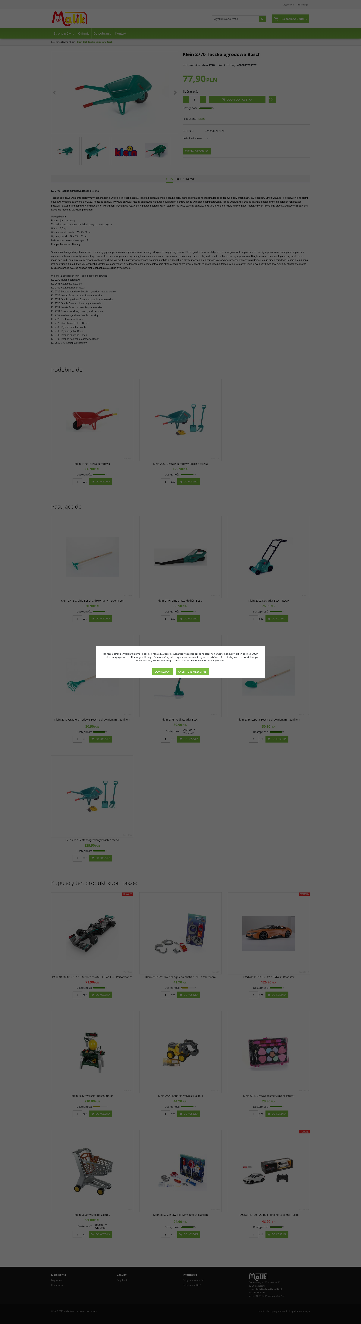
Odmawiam (162, 671)
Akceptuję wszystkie (192, 671)
